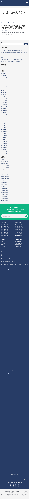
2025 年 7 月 (4, 96)
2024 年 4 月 (4, 125)
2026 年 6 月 (4, 73)
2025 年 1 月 (4, 106)
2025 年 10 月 (4, 90)
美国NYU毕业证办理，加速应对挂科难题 (18, 68)
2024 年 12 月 (4, 108)
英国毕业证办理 (4, 200)
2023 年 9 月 (4, 139)
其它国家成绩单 (4, 161)
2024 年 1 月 (4, 131)
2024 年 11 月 (4, 110)
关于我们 (3, 159)
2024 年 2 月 (4, 129)
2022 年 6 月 (4, 149)
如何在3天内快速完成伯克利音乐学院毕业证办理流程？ (13, 59)
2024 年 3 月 (4, 127)
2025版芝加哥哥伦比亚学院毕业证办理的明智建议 (12, 61)
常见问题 (3, 169)
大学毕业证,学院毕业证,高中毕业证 (14, 482)
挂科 (13, 489)
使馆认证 (3, 244)
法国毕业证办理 (4, 184)
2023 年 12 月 (4, 133)
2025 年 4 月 (4, 100)
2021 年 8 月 (4, 151)
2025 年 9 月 (4, 92)
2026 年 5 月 (4, 75)
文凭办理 (3, 180)
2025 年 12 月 (4, 86)
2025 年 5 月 (4, 98)
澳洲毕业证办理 (4, 190)
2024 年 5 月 (4, 123)
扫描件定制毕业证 (5, 178)
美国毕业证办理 (4, 30)
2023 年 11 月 (4, 135)
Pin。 (25, 495)
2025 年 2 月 (4, 104)
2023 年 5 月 (4, 143)
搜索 (2, 42)
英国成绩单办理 (4, 198)
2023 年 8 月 (4, 141)
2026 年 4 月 (4, 77)
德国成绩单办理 (4, 172)
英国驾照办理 (18, 244)
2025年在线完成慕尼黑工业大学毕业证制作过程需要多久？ (13, 50)
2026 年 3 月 (4, 79)
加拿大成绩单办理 (5, 165)
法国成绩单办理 (4, 182)
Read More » (4, 37)
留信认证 (3, 243)
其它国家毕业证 (4, 163)
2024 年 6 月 (4, 121)
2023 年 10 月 (4, 137)
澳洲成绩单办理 (4, 188)
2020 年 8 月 (4, 153)
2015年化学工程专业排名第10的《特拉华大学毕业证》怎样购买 (13, 27)
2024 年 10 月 (4, 112)
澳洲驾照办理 (18, 246)
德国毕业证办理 (4, 174)
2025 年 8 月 (4, 94)
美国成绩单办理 (4, 192)
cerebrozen (3, 68)
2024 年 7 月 (4, 118)
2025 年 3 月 (4, 102)
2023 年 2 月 (4, 145)
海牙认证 (3, 186)
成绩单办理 (18, 222)
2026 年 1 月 (4, 84)
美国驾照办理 (4, 196)
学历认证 (3, 239)
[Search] (26, 216)
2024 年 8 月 (4, 116)
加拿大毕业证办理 (5, 167)
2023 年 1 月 (4, 147)
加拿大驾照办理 (18, 243)
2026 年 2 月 (4, 82)
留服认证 (3, 241)
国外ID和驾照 (18, 239)
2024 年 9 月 (4, 114)
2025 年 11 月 (4, 88)
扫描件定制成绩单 (5, 176)
